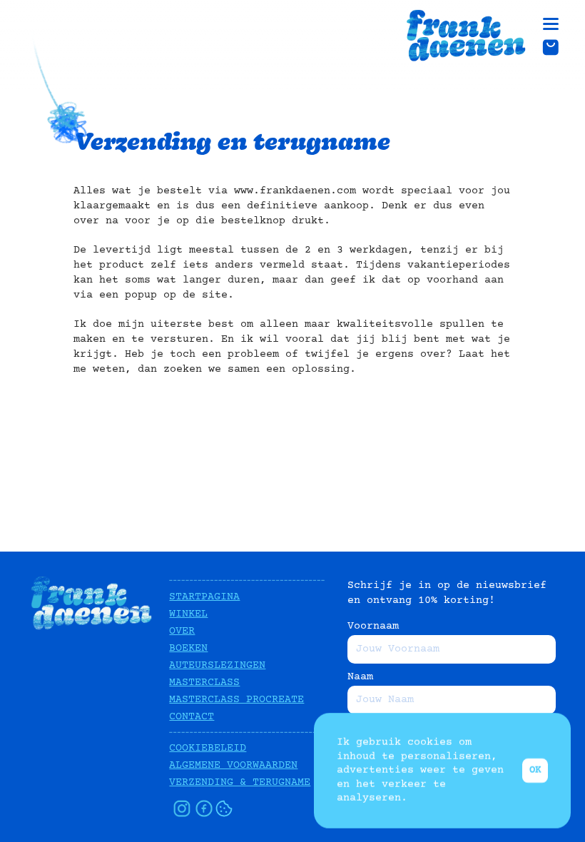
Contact (191, 717)
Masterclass (204, 682)
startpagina (204, 597)
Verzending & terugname (239, 782)
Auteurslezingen (217, 665)
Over (182, 631)
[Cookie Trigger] (224, 808)
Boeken (188, 648)
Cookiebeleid (207, 748)
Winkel (188, 614)
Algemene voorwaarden (233, 765)
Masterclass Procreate (236, 700)
